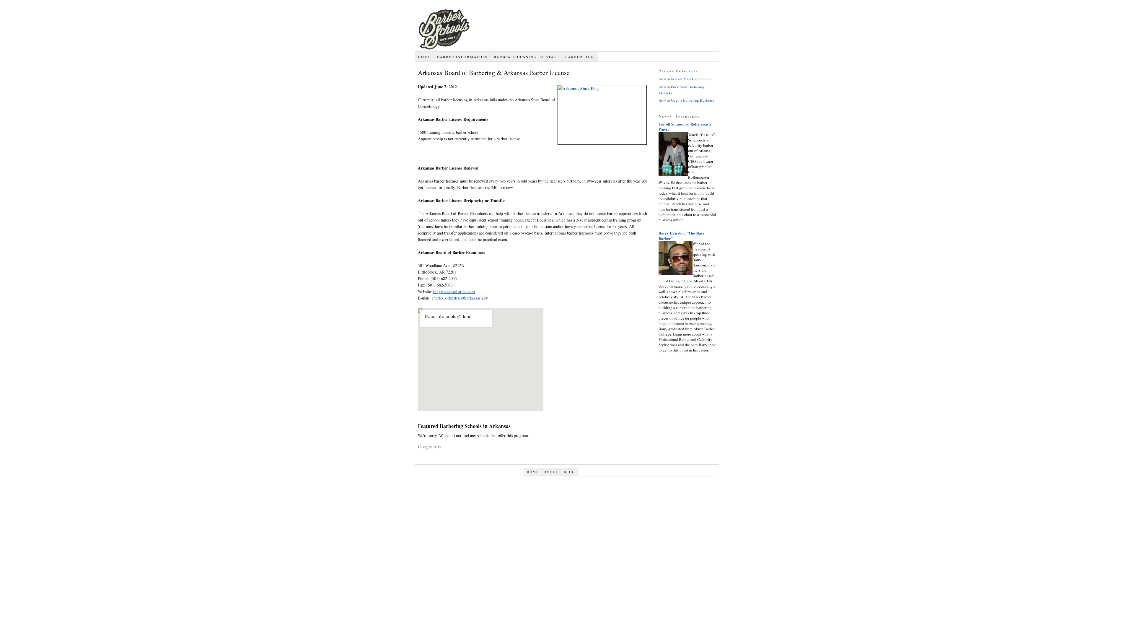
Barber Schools (474, 50)
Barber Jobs (580, 56)
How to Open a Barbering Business (686, 100)
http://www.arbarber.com (454, 291)
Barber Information (462, 56)
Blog (569, 472)
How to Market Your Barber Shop (685, 79)
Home (424, 56)
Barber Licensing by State (526, 56)
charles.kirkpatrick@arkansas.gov (460, 298)
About (551, 472)
